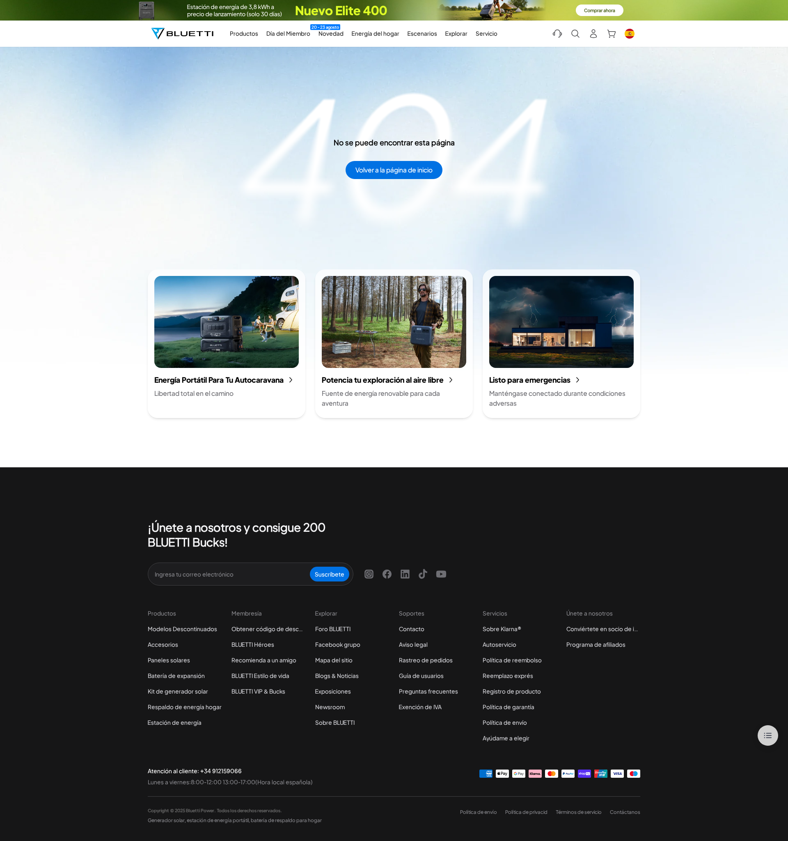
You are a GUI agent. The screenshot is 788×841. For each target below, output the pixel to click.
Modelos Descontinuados (182, 628)
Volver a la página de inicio (394, 169)
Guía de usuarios (421, 675)
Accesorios (163, 644)
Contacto (411, 628)
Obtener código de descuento (268, 628)
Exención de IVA (420, 706)
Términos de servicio (579, 812)
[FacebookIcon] (387, 574)
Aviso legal (413, 644)
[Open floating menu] (768, 735)
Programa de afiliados (595, 644)
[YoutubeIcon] (441, 574)
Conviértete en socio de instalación (603, 628)
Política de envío (505, 722)
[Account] (593, 33)
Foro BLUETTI (332, 628)
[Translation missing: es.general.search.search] (575, 33)
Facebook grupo (337, 644)
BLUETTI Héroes (252, 644)
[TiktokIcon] (423, 574)
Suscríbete (329, 574)
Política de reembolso (512, 660)
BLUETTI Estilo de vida (260, 675)
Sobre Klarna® (502, 628)
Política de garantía (508, 706)
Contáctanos (625, 812)
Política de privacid (526, 812)
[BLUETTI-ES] (182, 33)
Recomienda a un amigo (263, 660)
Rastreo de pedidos (426, 660)
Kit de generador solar (178, 691)
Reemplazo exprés (508, 675)
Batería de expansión (176, 675)
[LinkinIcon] (405, 574)
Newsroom (330, 706)
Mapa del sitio (334, 660)
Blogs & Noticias (337, 675)
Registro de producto (512, 691)
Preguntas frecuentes (428, 691)
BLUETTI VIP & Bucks (258, 691)
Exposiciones (333, 691)
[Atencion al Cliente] (557, 33)
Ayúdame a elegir (506, 738)
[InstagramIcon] (369, 574)
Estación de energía (175, 722)
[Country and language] (629, 33)
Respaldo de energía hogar (185, 706)
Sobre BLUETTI (335, 722)
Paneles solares (169, 660)
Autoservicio (499, 644)
